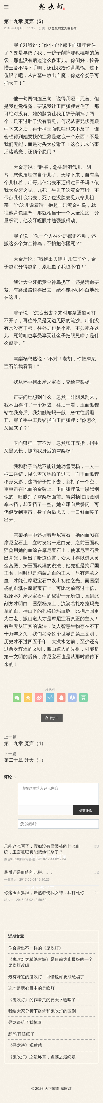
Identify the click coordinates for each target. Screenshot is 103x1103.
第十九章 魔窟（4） (25, 742)
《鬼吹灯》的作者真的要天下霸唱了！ (44, 999)
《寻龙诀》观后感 (25, 1045)
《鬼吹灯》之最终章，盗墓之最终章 (42, 1057)
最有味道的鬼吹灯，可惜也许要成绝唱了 (46, 976)
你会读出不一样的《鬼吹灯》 (35, 948)
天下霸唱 (52, 1088)
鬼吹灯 (66, 1088)
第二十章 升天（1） (25, 759)
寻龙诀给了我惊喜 (25, 1022)
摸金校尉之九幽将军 (62, 28)
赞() (52, 717)
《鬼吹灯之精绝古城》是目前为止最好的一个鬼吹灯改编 (50, 962)
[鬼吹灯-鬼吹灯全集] (51, 7)
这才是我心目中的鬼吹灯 (31, 988)
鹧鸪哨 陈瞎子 (21, 1034)
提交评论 (85, 810)
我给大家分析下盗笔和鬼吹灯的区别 (42, 1011)
